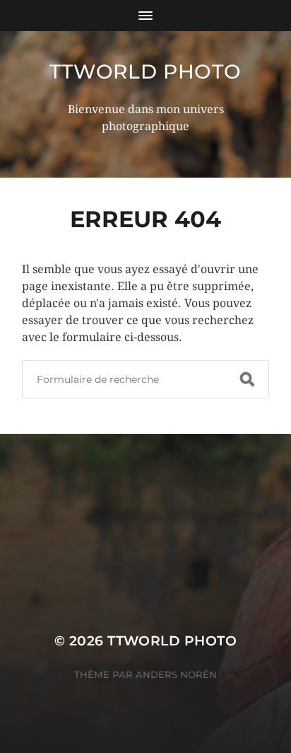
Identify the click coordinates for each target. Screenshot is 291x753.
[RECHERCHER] (247, 379)
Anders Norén (176, 674)
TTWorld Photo (145, 71)
